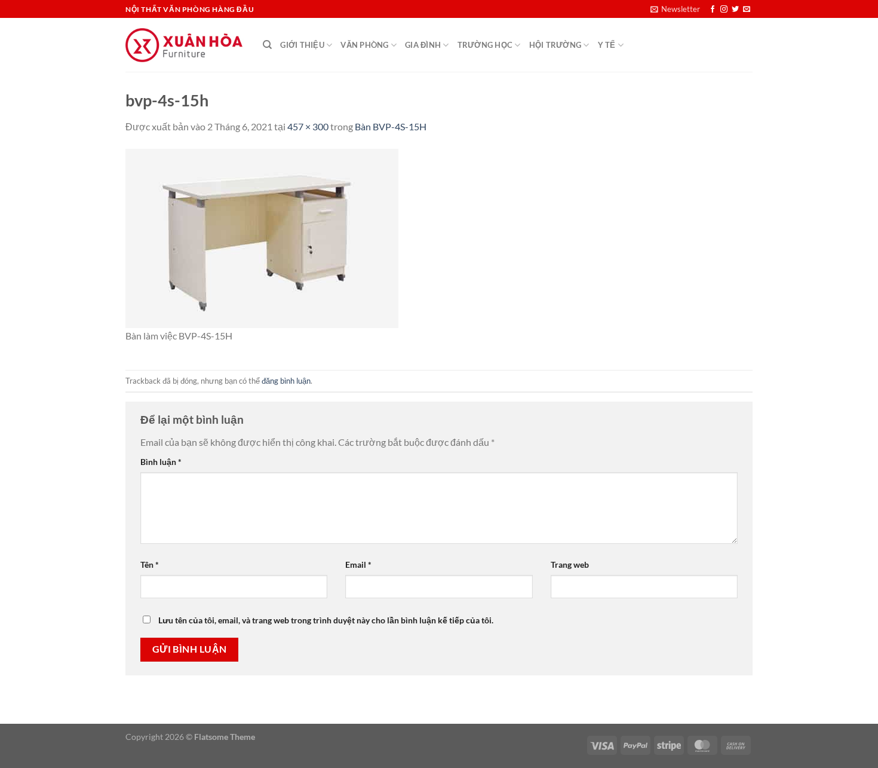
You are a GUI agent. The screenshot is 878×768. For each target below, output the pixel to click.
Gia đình (423, 45)
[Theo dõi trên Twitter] (735, 9)
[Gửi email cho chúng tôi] (746, 9)
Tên (149, 564)
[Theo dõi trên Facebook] (712, 9)
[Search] (267, 44)
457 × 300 (308, 126)
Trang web (570, 564)
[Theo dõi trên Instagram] (723, 9)
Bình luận (161, 462)
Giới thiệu (302, 45)
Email (358, 564)
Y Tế (607, 45)
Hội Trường (555, 45)
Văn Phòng (364, 45)
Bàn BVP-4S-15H (390, 126)
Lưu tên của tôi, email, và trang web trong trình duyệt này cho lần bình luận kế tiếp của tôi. (325, 620)
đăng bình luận (286, 380)
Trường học (485, 45)
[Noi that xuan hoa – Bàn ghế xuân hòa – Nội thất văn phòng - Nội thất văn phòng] (185, 45)
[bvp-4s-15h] (261, 237)
